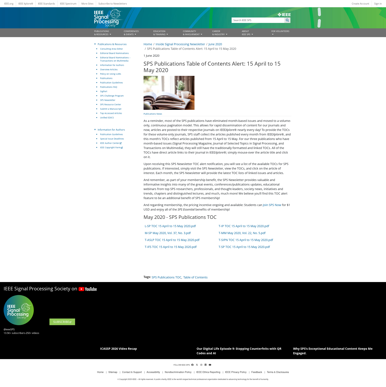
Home (148, 44)
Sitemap (112, 372)
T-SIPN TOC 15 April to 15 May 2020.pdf (246, 240)
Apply (287, 20)
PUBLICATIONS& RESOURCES (101, 33)
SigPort (103, 91)
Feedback (256, 372)
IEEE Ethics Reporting (208, 372)
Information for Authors (112, 65)
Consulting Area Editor (111, 48)
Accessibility (153, 372)
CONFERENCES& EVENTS (131, 33)
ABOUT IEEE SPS (246, 33)
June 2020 (215, 44)
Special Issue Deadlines (112, 138)
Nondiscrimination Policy (178, 372)
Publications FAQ (108, 87)
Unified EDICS (107, 117)
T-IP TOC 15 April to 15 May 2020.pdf (244, 226)
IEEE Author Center (109, 143)
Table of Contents (195, 277)
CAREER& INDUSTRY (218, 33)
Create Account (360, 3)
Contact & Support (132, 372)
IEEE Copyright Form (110, 147)
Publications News (153, 113)
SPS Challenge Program (112, 95)
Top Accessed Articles (111, 113)
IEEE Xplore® (25, 3)
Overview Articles (109, 69)
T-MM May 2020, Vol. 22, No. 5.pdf (242, 233)
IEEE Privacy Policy (236, 372)
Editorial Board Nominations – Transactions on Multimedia (115, 59)
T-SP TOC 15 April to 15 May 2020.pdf (244, 247)
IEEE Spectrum (68, 3)
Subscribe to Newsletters (112, 3)
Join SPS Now (272, 205)
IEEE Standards (46, 3)
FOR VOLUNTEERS (280, 31)
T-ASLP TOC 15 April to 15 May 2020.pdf (172, 240)
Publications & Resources (112, 44)
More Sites (87, 3)
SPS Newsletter (107, 100)
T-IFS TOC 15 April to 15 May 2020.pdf (171, 247)
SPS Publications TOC (166, 277)
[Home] (108, 11)
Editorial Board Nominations (114, 53)
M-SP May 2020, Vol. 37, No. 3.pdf (168, 233)
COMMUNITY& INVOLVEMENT (191, 33)
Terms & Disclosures (278, 372)
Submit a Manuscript (110, 108)
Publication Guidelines (111, 82)
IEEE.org (8, 3)
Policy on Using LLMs (110, 73)
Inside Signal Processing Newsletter (180, 44)
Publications (106, 78)
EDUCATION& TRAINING (159, 33)
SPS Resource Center (110, 104)
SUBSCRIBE (61, 322)
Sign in (378, 3)
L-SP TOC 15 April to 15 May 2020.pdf (170, 226)
